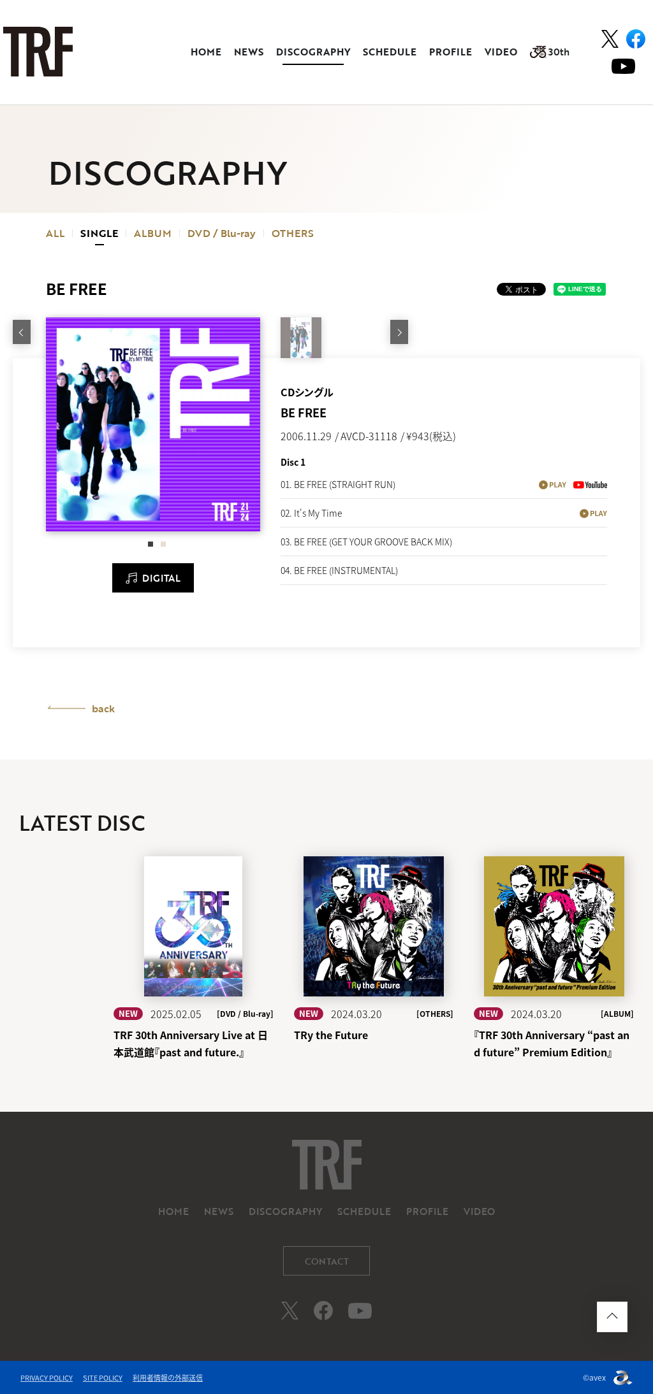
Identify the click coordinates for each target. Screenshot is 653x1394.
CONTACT (327, 1261)
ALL (55, 233)
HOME (206, 52)
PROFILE (450, 52)
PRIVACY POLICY (46, 1377)
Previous (22, 332)
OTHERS (293, 233)
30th (558, 52)
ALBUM (153, 233)
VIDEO (501, 52)
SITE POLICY (102, 1377)
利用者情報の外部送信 (168, 1377)
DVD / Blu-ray (221, 233)
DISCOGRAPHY (313, 52)
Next (399, 332)
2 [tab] (163, 542)
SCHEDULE (389, 52)
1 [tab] (150, 542)
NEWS (248, 52)
